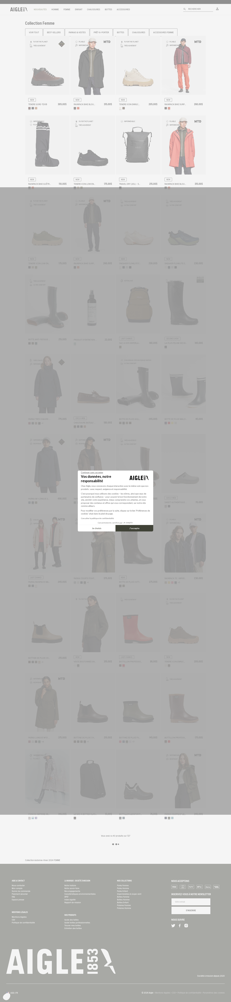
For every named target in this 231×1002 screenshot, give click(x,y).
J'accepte (134, 528)
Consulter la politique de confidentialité (97, 518)
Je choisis (96, 528)
